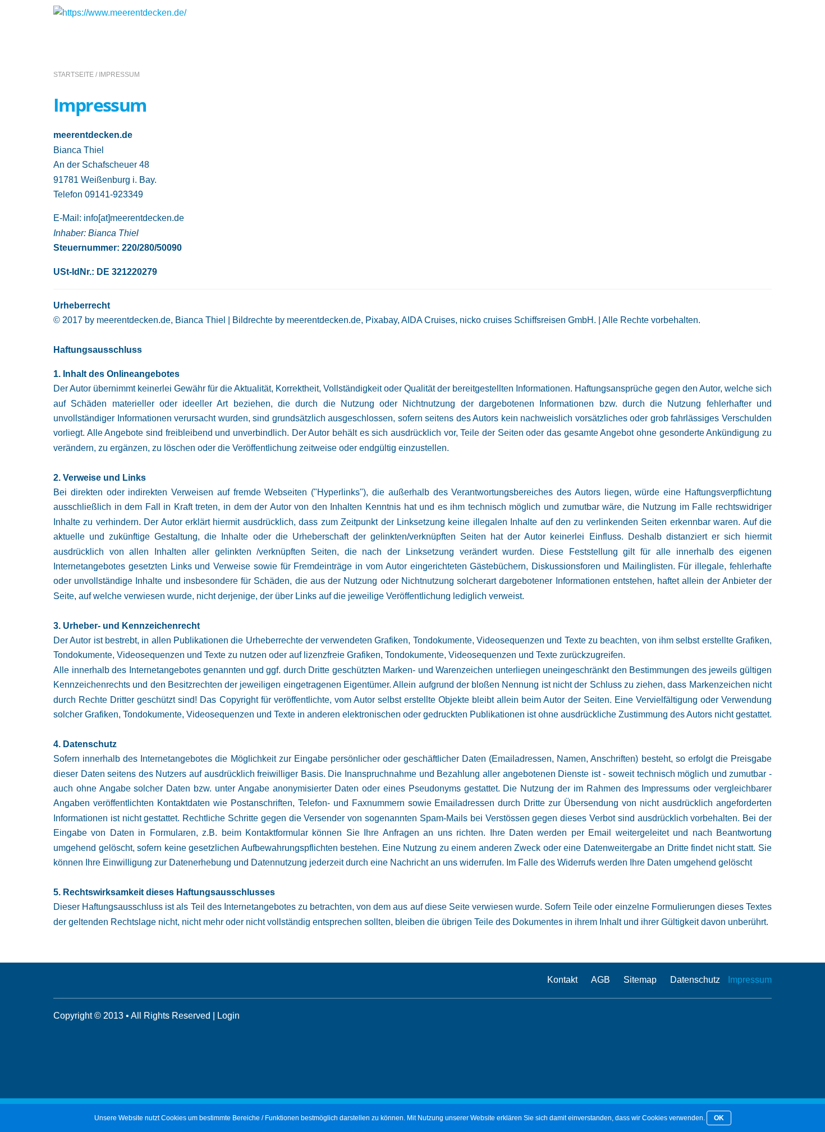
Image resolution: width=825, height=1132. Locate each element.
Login (228, 1015)
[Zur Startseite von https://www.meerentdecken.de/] (119, 12)
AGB (600, 979)
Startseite (73, 75)
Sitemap (640, 979)
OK (719, 1118)
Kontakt (562, 979)
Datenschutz (695, 979)
